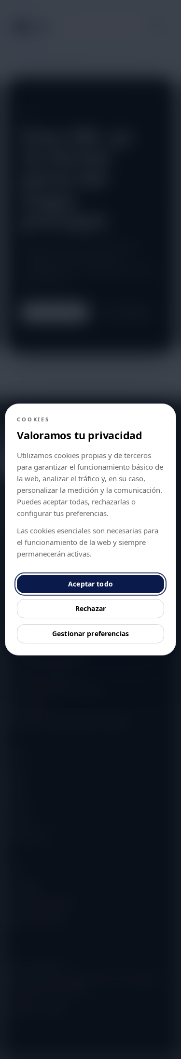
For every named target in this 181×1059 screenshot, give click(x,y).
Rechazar (90, 608)
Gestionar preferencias (90, 633)
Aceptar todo (90, 583)
